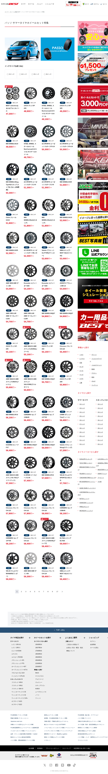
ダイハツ (94, 354)
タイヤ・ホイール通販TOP (12, 12)
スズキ (81, 378)
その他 (99, 481)
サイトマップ (66, 748)
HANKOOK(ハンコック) (86, 502)
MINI (93, 377)
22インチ (82, 444)
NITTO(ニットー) (84, 498)
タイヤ (23, 4)
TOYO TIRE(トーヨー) (86, 463)
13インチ (11, 74)
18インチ (82, 428)
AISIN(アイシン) (102, 473)
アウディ (94, 373)
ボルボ (93, 381)
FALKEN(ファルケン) (86, 473)
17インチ (82, 424)
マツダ (81, 374)
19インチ (82, 432)
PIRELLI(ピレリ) (84, 506)
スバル (81, 370)
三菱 (81, 382)
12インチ (82, 404)
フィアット (95, 385)
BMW (93, 369)
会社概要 (31, 748)
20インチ (82, 436)
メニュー (40, 4)
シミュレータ (49, 4)
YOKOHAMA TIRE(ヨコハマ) (88, 477)
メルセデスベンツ (97, 365)
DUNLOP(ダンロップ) (86, 459)
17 (57, 591)
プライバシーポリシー (52, 748)
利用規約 (40, 748)
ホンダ (81, 366)
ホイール (31, 4)
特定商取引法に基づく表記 (82, 748)
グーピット (101, 477)
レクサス (82, 358)
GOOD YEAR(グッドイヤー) (88, 488)
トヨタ (81, 354)
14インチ (24, 74)
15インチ (36, 74)
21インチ (82, 440)
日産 (81, 362)
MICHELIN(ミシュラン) (86, 510)
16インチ (48, 74)
